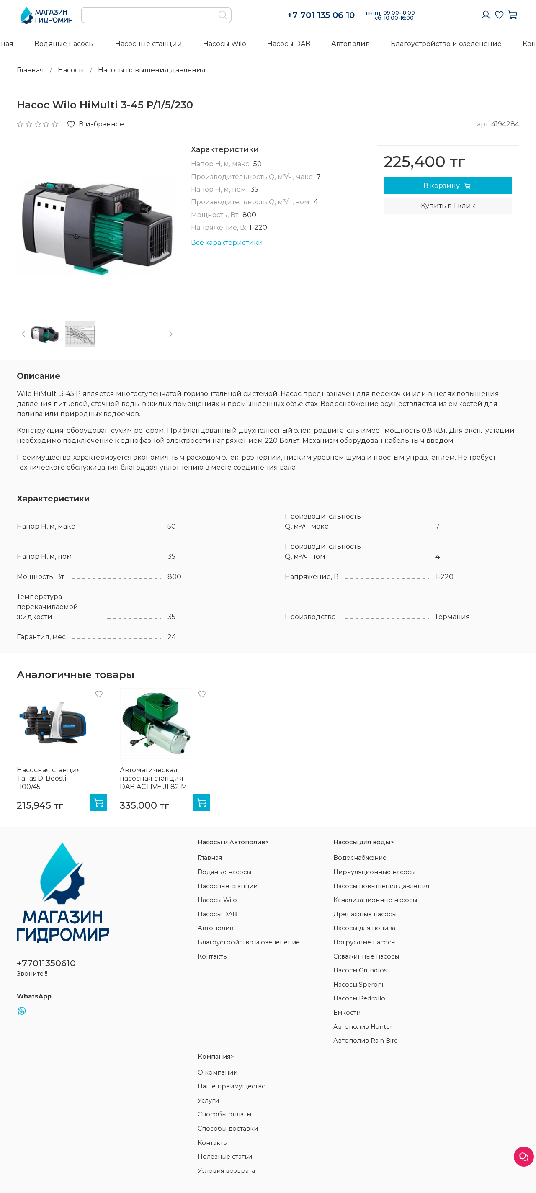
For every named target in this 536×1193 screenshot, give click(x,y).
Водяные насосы (64, 44)
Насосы (71, 70)
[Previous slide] (30, 226)
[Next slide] (164, 226)
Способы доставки (228, 1128)
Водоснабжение (360, 857)
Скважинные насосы (366, 956)
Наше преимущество (232, 1086)
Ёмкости (347, 1012)
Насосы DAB (288, 44)
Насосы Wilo (224, 44)
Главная (30, 70)
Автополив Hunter (362, 1027)
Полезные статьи (225, 1156)
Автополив (350, 44)
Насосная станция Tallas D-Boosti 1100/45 (49, 778)
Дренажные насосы (365, 914)
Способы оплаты (224, 1114)
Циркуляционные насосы (374, 872)
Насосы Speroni (358, 984)
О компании (217, 1072)
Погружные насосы (364, 942)
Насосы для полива (364, 928)
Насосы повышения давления (152, 70)
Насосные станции (148, 44)
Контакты (213, 956)
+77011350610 (46, 963)
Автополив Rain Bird (365, 1040)
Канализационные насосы (375, 900)
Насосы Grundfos (360, 970)
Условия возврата (226, 1171)
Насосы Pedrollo (359, 998)
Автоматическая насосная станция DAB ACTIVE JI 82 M (153, 778)
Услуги (208, 1100)
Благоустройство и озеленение (446, 44)
